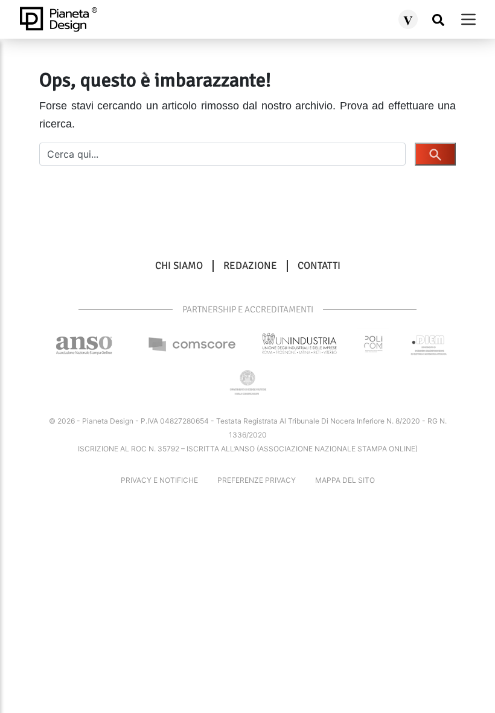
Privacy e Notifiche (159, 480)
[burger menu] (468, 19)
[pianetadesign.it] (58, 19)
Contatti (319, 266)
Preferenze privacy (256, 480)
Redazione (250, 266)
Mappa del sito (345, 480)
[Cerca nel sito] (438, 19)
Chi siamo (179, 266)
